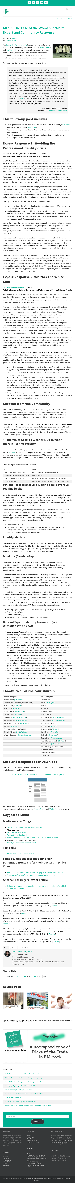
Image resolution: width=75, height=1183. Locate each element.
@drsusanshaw (56, 738)
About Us (5, 1157)
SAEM (28, 1160)
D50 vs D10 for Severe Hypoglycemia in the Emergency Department (24, 1082)
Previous (62, 18)
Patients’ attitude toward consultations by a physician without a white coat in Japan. (37, 872)
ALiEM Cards (30, 1137)
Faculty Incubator (32, 1140)
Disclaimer (68, 1178)
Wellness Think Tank (33, 1142)
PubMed (53, 906)
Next (69, 18)
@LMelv (18, 714)
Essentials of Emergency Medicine (36, 1158)
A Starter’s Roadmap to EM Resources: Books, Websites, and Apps (24, 1078)
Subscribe (37, 1122)
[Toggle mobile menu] (71, 9)
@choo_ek (17, 705)
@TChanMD (11, 50)
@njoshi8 (20, 98)
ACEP (28, 1153)
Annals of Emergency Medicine (36, 1155)
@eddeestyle (19, 711)
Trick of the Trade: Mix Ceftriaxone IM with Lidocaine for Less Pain (24, 1094)
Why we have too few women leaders (20, 854)
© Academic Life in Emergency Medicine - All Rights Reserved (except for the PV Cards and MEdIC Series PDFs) (33, 1178)
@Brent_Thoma (44, 47)
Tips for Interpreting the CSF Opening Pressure (18, 1089)
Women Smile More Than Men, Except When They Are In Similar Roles (32, 838)
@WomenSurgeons (24, 735)
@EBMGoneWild (58, 720)
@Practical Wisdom (19, 717)
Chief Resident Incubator (34, 1139)
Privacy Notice (37, 1180)
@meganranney (21, 720)
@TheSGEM (12, 452)
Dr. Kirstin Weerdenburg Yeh (14, 287)
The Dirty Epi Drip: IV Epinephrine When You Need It (20, 1086)
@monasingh (23, 723)
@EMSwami (61, 741)
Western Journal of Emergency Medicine (35, 1166)
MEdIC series (15, 38)
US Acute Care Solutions (34, 1163)
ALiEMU (29, 1136)
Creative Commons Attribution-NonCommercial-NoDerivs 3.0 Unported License (61, 1142)
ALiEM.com (60, 1136)
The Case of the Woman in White (56, 111)
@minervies (14, 726)
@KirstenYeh (31, 127)
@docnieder (53, 735)
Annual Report (7, 1160)
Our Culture (6, 1162)
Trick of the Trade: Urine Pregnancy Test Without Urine (20, 1101)
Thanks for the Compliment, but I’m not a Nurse (24, 827)
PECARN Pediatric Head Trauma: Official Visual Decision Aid (22, 1074)
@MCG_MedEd (58, 717)
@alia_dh (50, 703)
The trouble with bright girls (17, 835)
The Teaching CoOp (32, 1162)
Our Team (6, 1158)
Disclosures (6, 1165)
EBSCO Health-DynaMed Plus (35, 1157)
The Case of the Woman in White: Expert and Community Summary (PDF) (37, 774)
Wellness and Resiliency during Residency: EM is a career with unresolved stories (28, 1105)
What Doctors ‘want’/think (16, 832)
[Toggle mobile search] (67, 9)
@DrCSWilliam (21, 732)
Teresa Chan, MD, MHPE (11, 40)
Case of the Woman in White (16, 45)
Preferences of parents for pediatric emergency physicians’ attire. (31, 875)
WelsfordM (66, 125)
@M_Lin (53, 726)
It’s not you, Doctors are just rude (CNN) (21, 843)
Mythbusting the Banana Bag (13, 1097)
